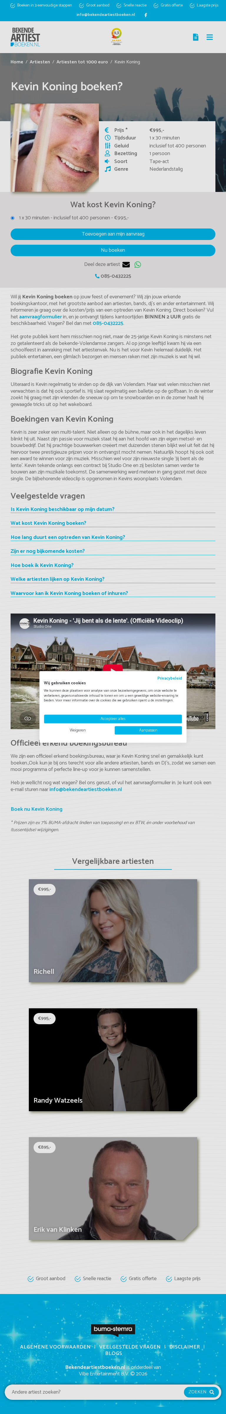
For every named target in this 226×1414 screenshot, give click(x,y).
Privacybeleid (169, 678)
